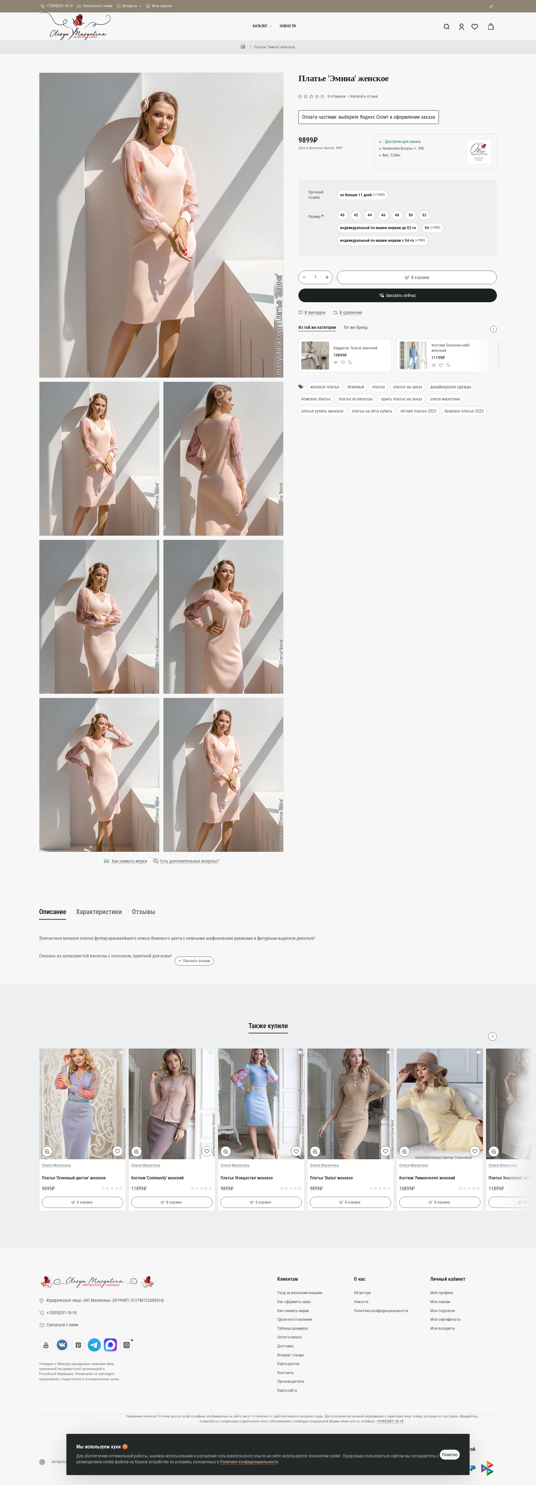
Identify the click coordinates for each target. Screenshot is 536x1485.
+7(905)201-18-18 (390, 1421)
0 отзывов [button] (337, 96)
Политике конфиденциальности (249, 1461)
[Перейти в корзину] (491, 26)
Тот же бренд (355, 327)
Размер (314, 216)
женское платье (324, 386)
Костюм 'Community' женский (157, 1177)
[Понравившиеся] (475, 26)
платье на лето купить (372, 411)
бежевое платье (316, 398)
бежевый (355, 386)
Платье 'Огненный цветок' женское (74, 1177)
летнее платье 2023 (418, 411)
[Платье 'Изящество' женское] (261, 1104)
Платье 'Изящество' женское (247, 1177)
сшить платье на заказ (401, 398)
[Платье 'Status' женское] (350, 1104)
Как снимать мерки (129, 861)
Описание (52, 912)
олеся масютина (445, 398)
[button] (417, 277)
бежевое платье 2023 (464, 411)
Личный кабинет (447, 1279)
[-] (304, 277)
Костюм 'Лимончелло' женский (427, 1177)
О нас (359, 1279)
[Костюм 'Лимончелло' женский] (440, 1104)
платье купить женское (322, 411)
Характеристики (99, 912)
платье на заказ (407, 386)
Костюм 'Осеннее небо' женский (450, 348)
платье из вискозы (356, 398)
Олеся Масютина (56, 1165)
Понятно (450, 1454)
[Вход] (462, 26)
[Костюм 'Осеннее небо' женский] (413, 355)
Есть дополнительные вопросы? (189, 861)
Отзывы (143, 912)
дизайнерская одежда (450, 386)
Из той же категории (317, 327)
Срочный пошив (316, 195)
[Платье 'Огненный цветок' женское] (82, 1104)
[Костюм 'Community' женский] (172, 1104)
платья (378, 386)
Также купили (268, 1026)
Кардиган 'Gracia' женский (355, 348)
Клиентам (287, 1279)
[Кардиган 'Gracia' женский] (315, 355)
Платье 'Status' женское (331, 1177)
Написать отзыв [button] (364, 96)
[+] (327, 277)
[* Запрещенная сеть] (126, 1345)
